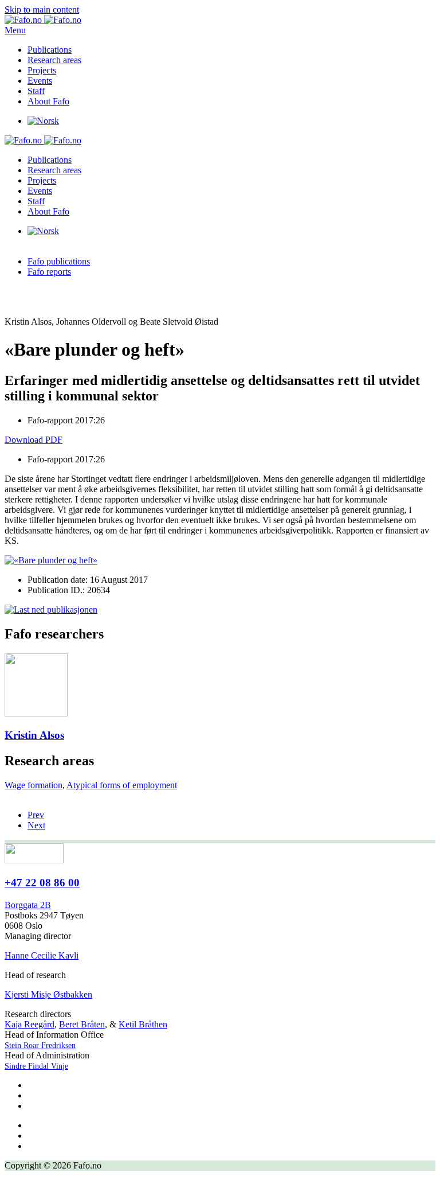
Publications (50, 49)
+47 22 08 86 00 (42, 883)
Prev (36, 815)
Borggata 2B (28, 905)
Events (40, 80)
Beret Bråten (82, 1024)
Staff (36, 91)
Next (36, 825)
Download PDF (33, 440)
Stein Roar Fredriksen (40, 1045)
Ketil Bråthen (143, 1024)
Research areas (54, 60)
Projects (42, 70)
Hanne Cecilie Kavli (41, 955)
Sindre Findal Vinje (36, 1066)
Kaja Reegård (29, 1024)
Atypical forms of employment (121, 785)
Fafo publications (59, 261)
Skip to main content (42, 9)
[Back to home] (43, 20)
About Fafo (48, 101)
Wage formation (33, 785)
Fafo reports (49, 271)
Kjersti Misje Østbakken (48, 994)
